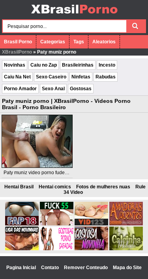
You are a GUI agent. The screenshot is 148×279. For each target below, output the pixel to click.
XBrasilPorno (17, 52)
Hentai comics (55, 187)
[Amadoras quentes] (126, 224)
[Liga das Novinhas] (22, 248)
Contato (50, 267)
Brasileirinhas (78, 65)
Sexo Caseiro (51, 77)
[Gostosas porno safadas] (56, 248)
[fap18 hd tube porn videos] (22, 224)
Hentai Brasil (19, 187)
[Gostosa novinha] (91, 248)
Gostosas (81, 88)
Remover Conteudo (86, 267)
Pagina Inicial (21, 267)
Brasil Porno (18, 42)
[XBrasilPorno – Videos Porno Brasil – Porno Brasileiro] (74, 14)
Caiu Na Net (17, 77)
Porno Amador (20, 88)
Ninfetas (80, 77)
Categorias (52, 42)
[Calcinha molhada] (126, 248)
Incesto (107, 65)
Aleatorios (104, 42)
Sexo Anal (53, 88)
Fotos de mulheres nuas (103, 187)
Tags (78, 42)
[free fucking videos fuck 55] (56, 224)
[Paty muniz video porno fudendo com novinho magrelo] (37, 141)
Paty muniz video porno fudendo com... (45, 172)
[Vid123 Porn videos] (91, 224)
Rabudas (106, 77)
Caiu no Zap (43, 65)
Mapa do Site (127, 267)
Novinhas (14, 65)
